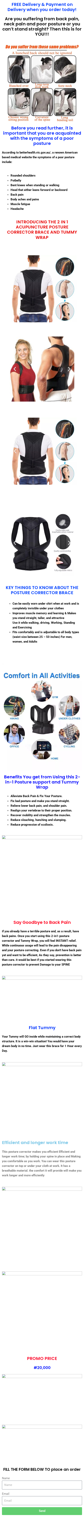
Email (5, 1494)
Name (6, 1478)
